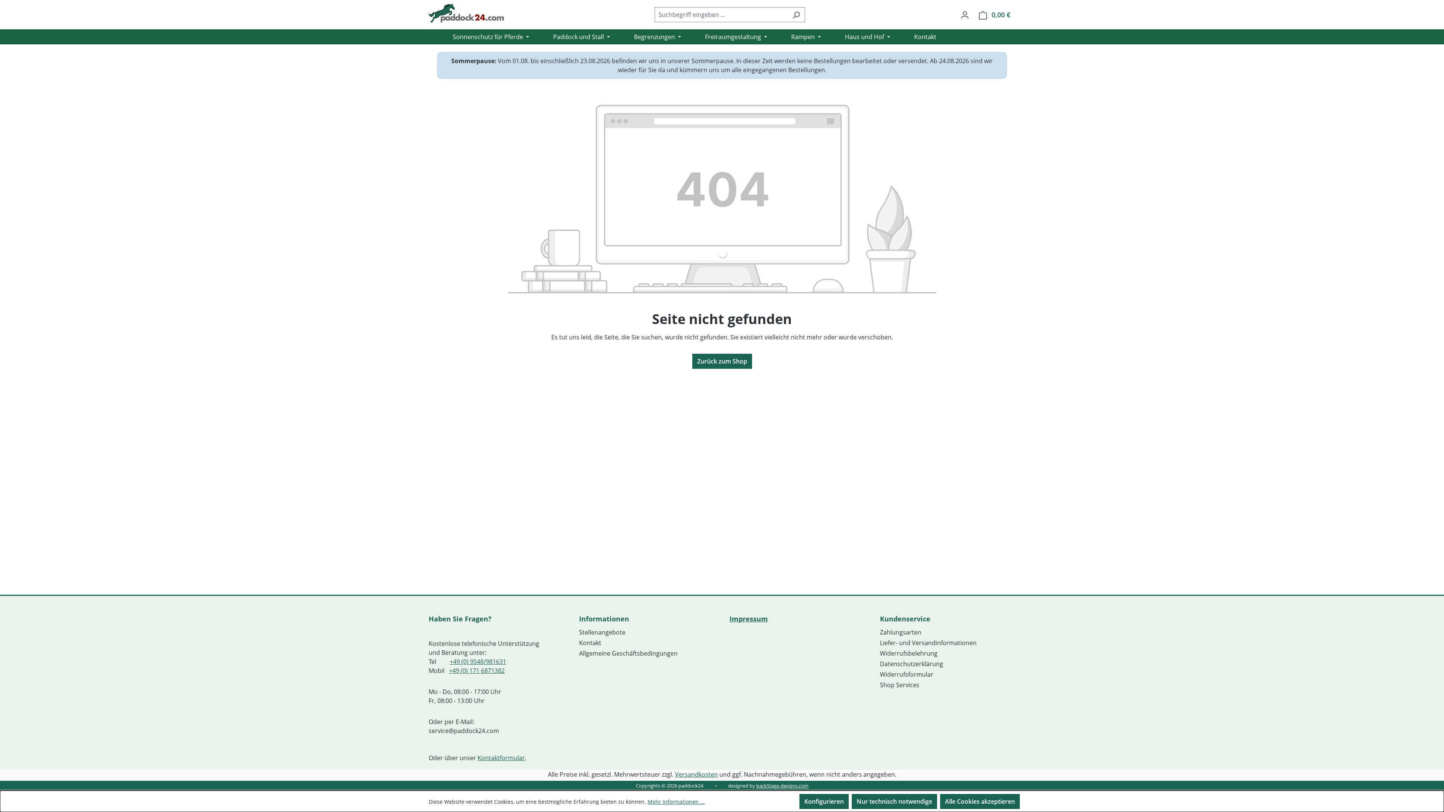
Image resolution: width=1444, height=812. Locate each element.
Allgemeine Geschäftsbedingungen (628, 653)
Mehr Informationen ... (676, 801)
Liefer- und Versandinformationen (928, 643)
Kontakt (590, 643)
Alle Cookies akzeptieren (980, 801)
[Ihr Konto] (965, 14)
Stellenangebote (602, 632)
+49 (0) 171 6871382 (477, 671)
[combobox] (721, 14)
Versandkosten (696, 774)
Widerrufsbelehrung (908, 653)
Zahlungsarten (900, 632)
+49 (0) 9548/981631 (478, 661)
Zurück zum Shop (722, 361)
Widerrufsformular (906, 674)
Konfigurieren (824, 801)
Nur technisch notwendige (894, 801)
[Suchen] (796, 14)
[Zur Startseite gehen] (466, 13)
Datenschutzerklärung (911, 664)
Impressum (749, 618)
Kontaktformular (501, 758)
